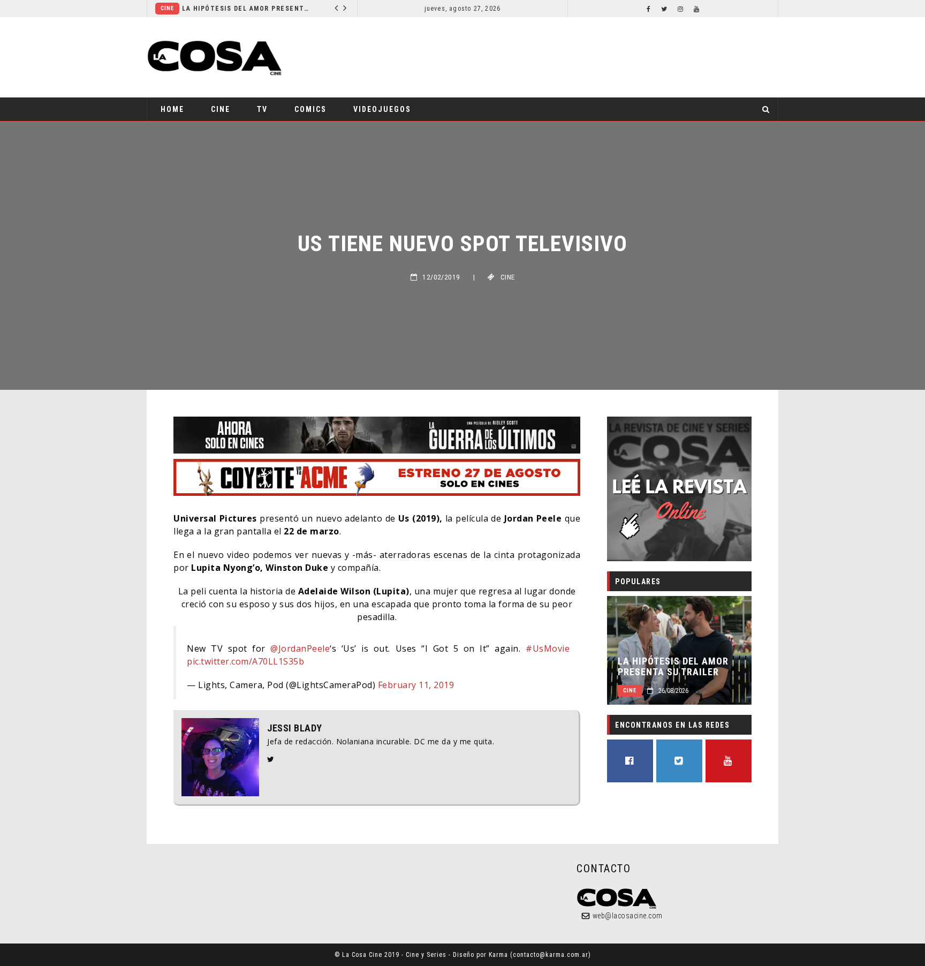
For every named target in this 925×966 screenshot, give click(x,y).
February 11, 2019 (416, 685)
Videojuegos (382, 109)
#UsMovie (548, 648)
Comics (310, 109)
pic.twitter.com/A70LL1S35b (245, 661)
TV (262, 109)
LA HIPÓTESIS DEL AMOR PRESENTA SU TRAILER (246, 8)
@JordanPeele (300, 648)
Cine (167, 8)
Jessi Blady (294, 728)
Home (172, 109)
